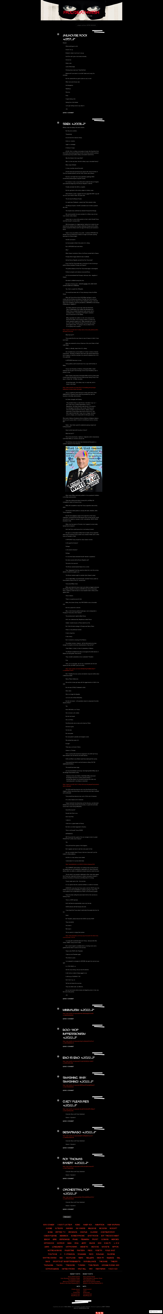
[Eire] (55, 1239)
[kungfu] (107, 1243)
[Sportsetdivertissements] (67, 1261)
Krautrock (53, 1023)
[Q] (61, 1254)
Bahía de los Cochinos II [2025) (71, 1281)
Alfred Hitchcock (50, 1081)
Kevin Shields (52, 1147)
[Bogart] (113, 1228)
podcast (54, 1124)
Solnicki (51, 146)
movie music (48, 1048)
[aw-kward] (81, 1228)
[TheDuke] (103, 1261)
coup (52, 131)
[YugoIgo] (113, 1268)
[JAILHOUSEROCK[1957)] (75, 37)
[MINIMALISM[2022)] (78, 1009)
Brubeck (54, 39)
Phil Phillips (50, 1050)
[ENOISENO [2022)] (79, 1057)
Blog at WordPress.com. (81, 1308)
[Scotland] (71, 1257)
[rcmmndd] (81, 1254)
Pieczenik (46, 146)
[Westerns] (100, 1268)
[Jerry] (84, 1243)
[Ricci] (91, 1254)
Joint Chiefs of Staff (51, 139)
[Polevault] (110, 1250)
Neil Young (53, 1204)
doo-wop (48, 1041)
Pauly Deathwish (48, 1124)
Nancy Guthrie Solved (74, 1277)
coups (45, 133)
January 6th (43, 139)
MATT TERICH (106, 1306)
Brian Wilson (53, 1105)
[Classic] (94, 1232)
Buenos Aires (44, 131)
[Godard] (105, 1239)
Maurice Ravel (46, 1046)
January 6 (53, 137)
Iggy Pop (54, 1145)
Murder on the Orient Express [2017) (70, 1283)
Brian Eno (50, 1063)
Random (101, 1312)
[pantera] (81, 1250)
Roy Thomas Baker (51, 1179)
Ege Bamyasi (45, 1021)
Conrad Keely (52, 1143)
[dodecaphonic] (78, 1235)
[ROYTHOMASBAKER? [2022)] (75, 1160)
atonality (49, 39)
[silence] (110, 1257)
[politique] (52, 1254)
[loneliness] (57, 1246)
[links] (47, 1246)
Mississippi (53, 46)
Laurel (45, 43)
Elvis (43, 41)
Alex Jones (48, 129)
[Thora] (59, 1265)
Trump (54, 148)
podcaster (45, 1125)
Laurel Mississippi (51, 43)
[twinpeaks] (93, 1265)
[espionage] (64, 1239)
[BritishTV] (60, 1232)
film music (51, 1021)
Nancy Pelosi (53, 144)
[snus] (47, 1261)
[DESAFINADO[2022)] (79, 1132)
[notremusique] (54, 1250)
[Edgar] (47, 1239)
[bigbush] (103, 1228)
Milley (48, 144)
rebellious (51, 48)
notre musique (52, 37)
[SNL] (119, 1257)
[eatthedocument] (110, 1235)
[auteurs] (59, 1228)
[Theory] (114, 1261)
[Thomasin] (48, 1265)
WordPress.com (75, 1295)
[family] (75, 1239)
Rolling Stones (45, 1212)
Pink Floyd (53, 1094)
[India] (69, 1243)
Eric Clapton (51, 1089)
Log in (78, 1291)
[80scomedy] (49, 1224)
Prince (43, 1210)
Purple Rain (48, 1210)
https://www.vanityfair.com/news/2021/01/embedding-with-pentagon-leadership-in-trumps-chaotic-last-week (79, 388)
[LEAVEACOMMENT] (68, 112)
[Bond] (50, 1232)
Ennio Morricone (46, 1168)
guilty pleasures (49, 1114)
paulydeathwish (52, 35)
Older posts (67, 1216)
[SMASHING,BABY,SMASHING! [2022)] (78, 1079)
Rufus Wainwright (46, 1181)
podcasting (50, 1125)
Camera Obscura (47, 1085)
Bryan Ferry (48, 1014)
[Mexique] (95, 1246)
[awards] (69, 1228)
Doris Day (45, 1089)
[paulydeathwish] (81, 12)
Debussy (48, 1019)
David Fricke (53, 1039)
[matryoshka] (72, 1246)
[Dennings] (64, 1235)
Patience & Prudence (51, 1122)
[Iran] (76, 1243)
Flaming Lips (53, 1043)
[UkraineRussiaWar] (110, 1265)
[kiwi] (100, 1243)
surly (50, 50)
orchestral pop (44, 1206)
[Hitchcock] (49, 1243)
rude (47, 50)
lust (49, 46)
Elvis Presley (48, 41)
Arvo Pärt (49, 1163)
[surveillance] (89, 1261)
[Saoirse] (111, 1254)
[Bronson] (73, 1232)
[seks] (81, 1257)
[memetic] (84, 1246)
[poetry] (99, 1250)
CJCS (49, 131)
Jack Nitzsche (46, 1147)
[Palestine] (69, 1250)
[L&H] (116, 1243)
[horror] (61, 1243)
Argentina (53, 129)
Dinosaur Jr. (53, 1019)
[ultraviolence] (52, 1268)
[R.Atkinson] (69, 1254)
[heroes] (115, 1239)
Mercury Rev (53, 1046)
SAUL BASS (68, 1306)
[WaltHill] (81, 1268)
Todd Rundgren (50, 1183)
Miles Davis (46, 1092)
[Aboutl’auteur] (64, 1224)
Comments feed (75, 1294)
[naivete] (105, 1246)
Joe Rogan (49, 1203)
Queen (50, 1177)
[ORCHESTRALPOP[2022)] (76, 1191)
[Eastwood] (93, 1235)
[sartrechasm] (49, 1257)
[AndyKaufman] (113, 1224)
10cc (52, 1138)
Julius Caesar (47, 140)
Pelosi (42, 146)
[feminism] (85, 1239)
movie (42, 48)
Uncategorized (52, 128)
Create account (76, 1289)
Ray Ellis (54, 1210)
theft (52, 50)
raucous (46, 48)
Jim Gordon (53, 1090)
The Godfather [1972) (74, 1280)
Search (96, 1312)
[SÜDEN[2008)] (74, 123)
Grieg (50, 1069)
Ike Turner (46, 1170)
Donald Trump (51, 133)
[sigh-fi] (100, 1257)
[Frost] (95, 1239)
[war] (91, 1268)
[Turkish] (81, 1265)
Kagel (52, 140)
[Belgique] (92, 1228)
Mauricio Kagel (48, 142)
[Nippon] (115, 1246)
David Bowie (49, 1067)
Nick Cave (48, 1094)
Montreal (48, 1204)
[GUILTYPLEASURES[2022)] (76, 1103)
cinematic (53, 1014)
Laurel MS (45, 45)
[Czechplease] (50, 1235)
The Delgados (49, 1214)
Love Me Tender (52, 45)
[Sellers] (90, 1257)
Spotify (51, 1181)
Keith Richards (49, 1172)
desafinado (43, 1145)
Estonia (52, 1168)
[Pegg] (90, 1250)
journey (44, 1172)
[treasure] (70, 1265)
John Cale (48, 1023)
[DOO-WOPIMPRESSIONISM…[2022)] (74, 1033)
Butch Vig (53, 1083)
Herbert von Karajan (51, 1071)
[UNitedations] (68, 1268)
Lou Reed (43, 1149)
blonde (49, 1083)
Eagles (46, 1113)
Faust (51, 1041)
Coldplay (50, 1017)
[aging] (78, 1224)
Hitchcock (47, 1090)
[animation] (100, 1224)
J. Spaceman (50, 1116)
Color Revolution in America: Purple (70, 1278)
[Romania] (100, 1254)
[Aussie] (48, 1228)
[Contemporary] (107, 1232)
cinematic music (48, 1015)
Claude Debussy (45, 1039)
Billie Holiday (49, 1193)
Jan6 (49, 137)
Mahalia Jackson (50, 1149)
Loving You (45, 46)
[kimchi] (92, 1243)
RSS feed (99, 1312)
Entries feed (76, 1292)
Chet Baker (49, 1195)
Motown (51, 1092)
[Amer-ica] (87, 1224)
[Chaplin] (84, 1232)
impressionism (47, 1045)
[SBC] (61, 1257)
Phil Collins (51, 1174)
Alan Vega (50, 1034)
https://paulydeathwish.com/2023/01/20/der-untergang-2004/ (80, 864)
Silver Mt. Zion (52, 1212)
